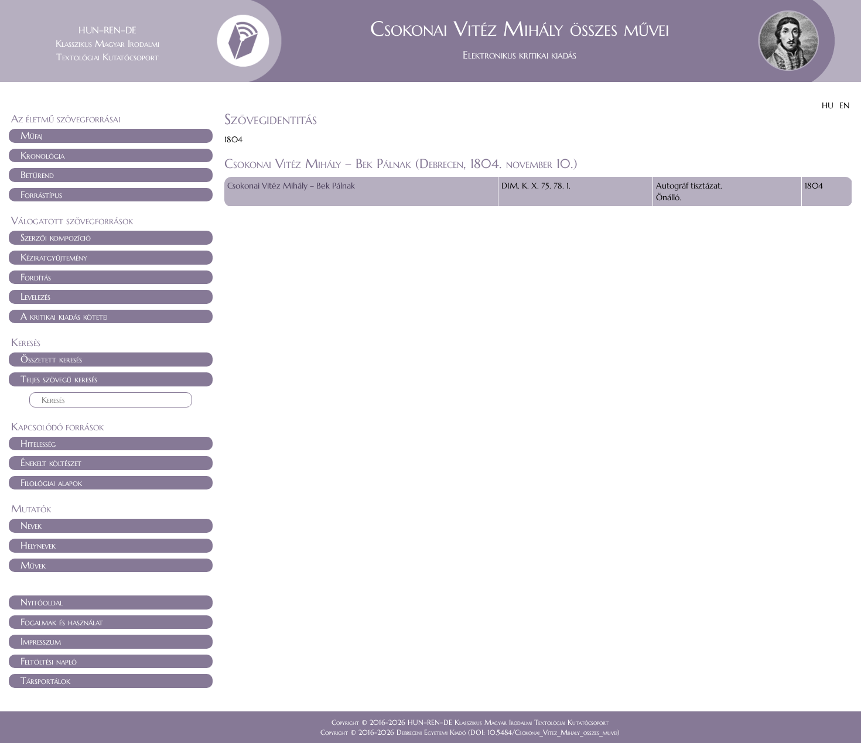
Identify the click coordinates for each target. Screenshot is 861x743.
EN (844, 105)
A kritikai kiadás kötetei (64, 316)
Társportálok (45, 680)
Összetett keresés (51, 359)
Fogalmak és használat (61, 622)
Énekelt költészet (50, 462)
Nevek (31, 525)
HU (827, 105)
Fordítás (35, 277)
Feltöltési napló (48, 661)
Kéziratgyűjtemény (53, 257)
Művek (33, 565)
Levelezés (35, 296)
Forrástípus (41, 194)
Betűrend (37, 174)
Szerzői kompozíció (55, 237)
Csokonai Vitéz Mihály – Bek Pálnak (291, 185)
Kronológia (42, 155)
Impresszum (40, 641)
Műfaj (31, 135)
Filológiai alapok (51, 482)
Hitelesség (38, 443)
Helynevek (38, 545)
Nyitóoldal (41, 602)
